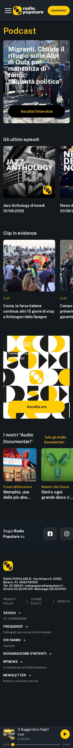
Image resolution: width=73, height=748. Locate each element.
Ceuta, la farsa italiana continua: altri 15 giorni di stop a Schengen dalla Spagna (28, 311)
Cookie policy (36, 601)
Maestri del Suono (55, 487)
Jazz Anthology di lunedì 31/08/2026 (24, 208)
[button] (8, 10)
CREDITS (63, 601)
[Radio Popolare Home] (28, 10)
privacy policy (9, 601)
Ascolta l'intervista (37, 111)
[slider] (12, 744)
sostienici (58, 10)
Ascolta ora (36, 407)
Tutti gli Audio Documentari (55, 439)
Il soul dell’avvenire (17, 487)
